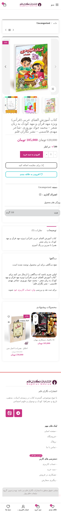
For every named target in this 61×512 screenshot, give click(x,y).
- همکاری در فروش (48, 475)
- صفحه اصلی (50, 431)
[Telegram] (18, 413)
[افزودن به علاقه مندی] (35, 316)
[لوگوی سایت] (30, 4)
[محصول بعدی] (6, 30)
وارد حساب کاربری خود (24, 290)
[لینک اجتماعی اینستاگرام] (40, 194)
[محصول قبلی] (13, 30)
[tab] (51, 229)
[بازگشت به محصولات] (9, 30)
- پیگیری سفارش (49, 480)
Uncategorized (43, 23)
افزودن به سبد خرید (31, 154)
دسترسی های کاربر (43, 458)
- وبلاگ (54, 442)
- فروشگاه (52, 436)
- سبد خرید (52, 469)
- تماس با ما (51, 447)
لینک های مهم (51, 426)
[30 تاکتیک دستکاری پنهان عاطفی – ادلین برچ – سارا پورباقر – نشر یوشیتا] (44, 325)
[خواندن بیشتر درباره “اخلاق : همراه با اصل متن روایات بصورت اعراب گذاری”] (8, 322)
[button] (55, 67)
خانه (55, 23)
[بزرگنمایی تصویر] (52, 89)
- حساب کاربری (50, 464)
